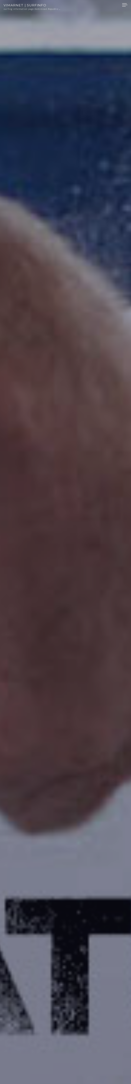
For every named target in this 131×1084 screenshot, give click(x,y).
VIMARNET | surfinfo (25, 5)
